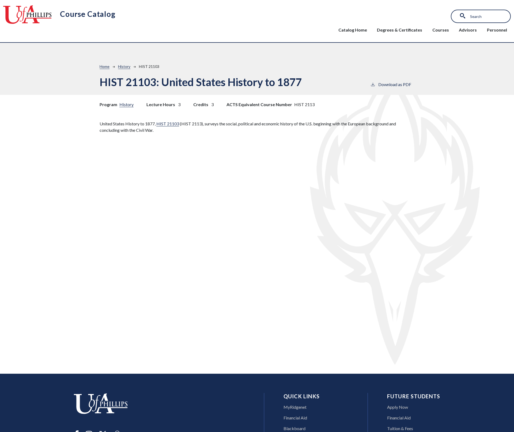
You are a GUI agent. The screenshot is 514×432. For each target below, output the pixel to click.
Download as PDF (394, 84)
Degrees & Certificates (399, 29)
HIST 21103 (167, 123)
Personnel (497, 29)
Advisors (468, 29)
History (124, 66)
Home (104, 66)
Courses (440, 29)
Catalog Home (352, 29)
